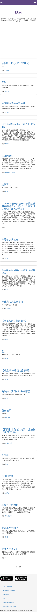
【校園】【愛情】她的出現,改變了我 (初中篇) (18, 431)
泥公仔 (7, 91)
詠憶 (6, 258)
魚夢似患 (8, 309)
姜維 (6, 358)
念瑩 (6, 339)
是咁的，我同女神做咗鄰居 (16, 391)
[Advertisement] (18, 40)
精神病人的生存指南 (12, 301)
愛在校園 (6, 410)
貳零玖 (7, 493)
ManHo (7, 417)
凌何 (6, 290)
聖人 (4, 351)
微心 (6, 464)
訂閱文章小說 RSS (10, 606)
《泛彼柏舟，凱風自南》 (15, 320)
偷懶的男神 (8, 443)
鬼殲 (4, 82)
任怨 (6, 537)
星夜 (6, 192)
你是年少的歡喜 (10, 239)
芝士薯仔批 (8, 516)
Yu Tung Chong (10, 172)
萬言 (6, 398)
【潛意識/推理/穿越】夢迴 (15, 370)
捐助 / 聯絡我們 (7, 587)
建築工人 (6, 184)
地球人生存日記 (10, 548)
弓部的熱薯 (7, 476)
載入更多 (18, 567)
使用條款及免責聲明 (9, 590)
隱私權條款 (6, 594)
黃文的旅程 (7, 155)
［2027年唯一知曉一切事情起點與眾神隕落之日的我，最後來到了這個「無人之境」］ (18, 206)
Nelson (7, 70)
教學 (4, 598)
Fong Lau (8, 558)
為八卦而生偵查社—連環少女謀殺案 (18, 271)
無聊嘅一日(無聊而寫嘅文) (15, 63)
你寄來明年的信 (10, 527)
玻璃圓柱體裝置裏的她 (13, 103)
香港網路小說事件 (8, 602)
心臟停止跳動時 (10, 504)
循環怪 (7, 112)
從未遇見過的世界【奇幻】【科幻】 (18, 125)
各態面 (5, 455)
